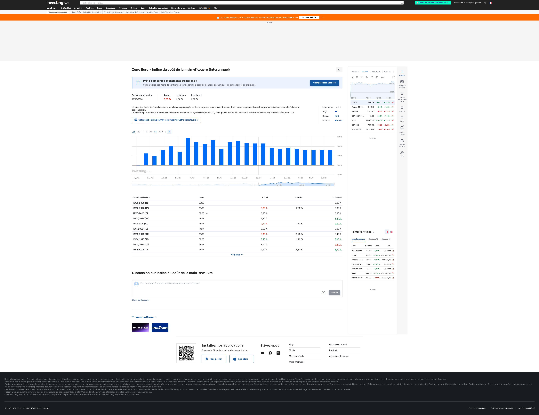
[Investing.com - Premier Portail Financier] (58, 3)
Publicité (333, 350)
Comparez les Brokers (324, 83)
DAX (353, 120)
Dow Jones (356, 129)
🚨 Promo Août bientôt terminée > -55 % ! (432, 3)
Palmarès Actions (361, 231)
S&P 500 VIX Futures (360, 116)
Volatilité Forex (152, 12)
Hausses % (373, 239)
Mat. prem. (376, 72)
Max (161, 132)
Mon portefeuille (296, 356)
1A (147, 132)
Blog (291, 344)
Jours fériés (76, 12)
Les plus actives (358, 239)
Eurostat (338, 120)
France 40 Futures (359, 107)
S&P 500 (355, 125)
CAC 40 (355, 102)
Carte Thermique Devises (170, 12)
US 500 (355, 111)
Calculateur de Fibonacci (135, 12)
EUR (337, 116)
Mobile (292, 350)
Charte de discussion (140, 300)
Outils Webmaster (297, 362)
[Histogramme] (134, 132)
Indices (365, 72)
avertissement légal (526, 408)
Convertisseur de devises (113, 12)
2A (151, 132)
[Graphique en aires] (139, 132)
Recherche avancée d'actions (183, 8)
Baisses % (386, 239)
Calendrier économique (158, 8)
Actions (387, 72)
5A (155, 132)
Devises (355, 72)
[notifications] (485, 2)
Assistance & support (339, 356)
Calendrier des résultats (92, 12)
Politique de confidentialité (502, 408)
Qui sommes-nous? (338, 344)
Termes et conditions (477, 408)
